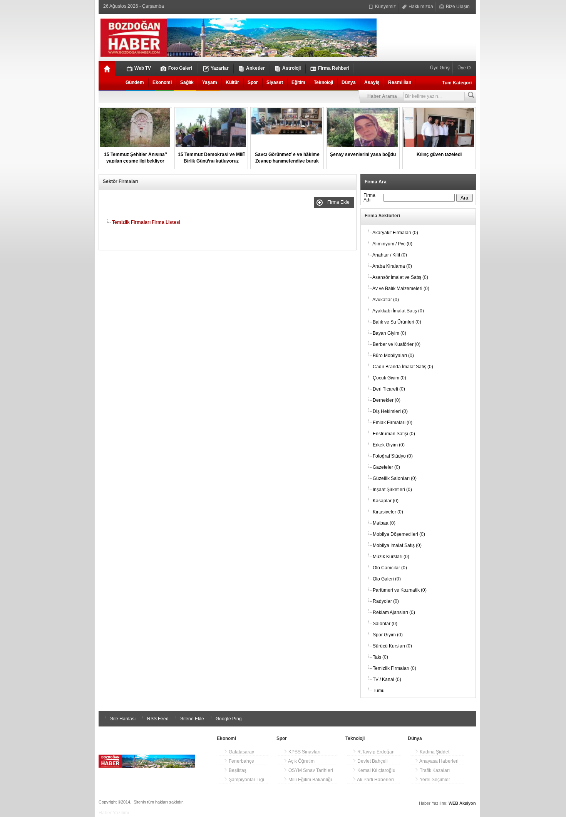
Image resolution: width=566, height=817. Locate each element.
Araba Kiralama (392, 266)
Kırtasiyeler (388, 512)
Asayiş (372, 82)
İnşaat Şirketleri (392, 489)
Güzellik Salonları (395, 478)
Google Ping (228, 718)
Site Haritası (122, 718)
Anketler (255, 68)
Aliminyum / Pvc (392, 244)
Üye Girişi (441, 67)
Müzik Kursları (391, 556)
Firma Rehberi (333, 68)
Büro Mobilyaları (393, 355)
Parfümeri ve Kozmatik (400, 590)
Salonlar (385, 623)
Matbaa (384, 523)
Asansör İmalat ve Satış (400, 277)
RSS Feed (157, 718)
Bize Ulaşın (457, 6)
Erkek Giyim (389, 445)
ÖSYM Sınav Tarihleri (310, 770)
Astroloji (291, 68)
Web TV (142, 68)
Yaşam (209, 82)
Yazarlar (220, 68)
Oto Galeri (387, 579)
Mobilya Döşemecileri (399, 534)
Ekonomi (162, 82)
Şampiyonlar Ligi (246, 779)
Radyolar (386, 601)
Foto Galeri (180, 68)
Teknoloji (323, 82)
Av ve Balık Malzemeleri (400, 288)
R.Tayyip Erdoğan (375, 752)
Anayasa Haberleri (439, 761)
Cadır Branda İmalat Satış (403, 366)
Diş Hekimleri (390, 411)
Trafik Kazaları (434, 770)
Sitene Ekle (191, 718)
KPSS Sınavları (303, 752)
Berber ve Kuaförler (396, 344)
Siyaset (274, 82)
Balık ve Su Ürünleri (397, 322)
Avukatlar (385, 299)
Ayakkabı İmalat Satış (398, 311)
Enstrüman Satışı (394, 433)
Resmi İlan (399, 82)
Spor (253, 82)
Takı (380, 657)
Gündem (135, 82)
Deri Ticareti (389, 389)
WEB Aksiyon (462, 803)
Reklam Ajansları (394, 612)
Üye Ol (464, 67)
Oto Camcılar (390, 567)
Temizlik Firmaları (394, 668)
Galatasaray (241, 752)
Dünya (349, 82)
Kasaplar (386, 500)
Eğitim (298, 82)
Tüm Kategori (457, 83)
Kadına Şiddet (434, 752)
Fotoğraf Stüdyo (393, 456)
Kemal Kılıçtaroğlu (375, 770)
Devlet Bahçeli (372, 761)
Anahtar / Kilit (389, 255)
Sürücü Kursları (392, 646)
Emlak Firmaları (392, 422)
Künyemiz (385, 6)
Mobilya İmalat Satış (397, 545)
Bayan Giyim (389, 333)
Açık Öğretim (301, 761)
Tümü (379, 690)
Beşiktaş (237, 770)
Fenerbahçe (241, 761)
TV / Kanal (387, 679)
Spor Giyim (388, 634)
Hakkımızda (420, 6)
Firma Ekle (339, 202)
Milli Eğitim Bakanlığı (309, 779)
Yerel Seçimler (434, 779)
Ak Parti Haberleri (375, 779)
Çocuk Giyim (389, 378)
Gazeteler (386, 467)
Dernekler (386, 400)
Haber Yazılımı (114, 812)
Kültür (232, 82)
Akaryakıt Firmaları (395, 232)
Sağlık (187, 82)
